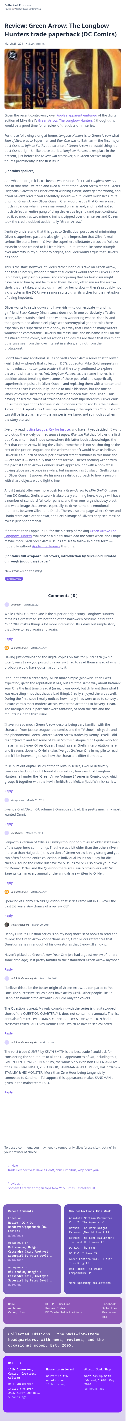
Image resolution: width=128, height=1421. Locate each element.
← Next (13, 1165)
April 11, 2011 (48, 1042)
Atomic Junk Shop (97, 1369)
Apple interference (46, 546)
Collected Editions (17, 5)
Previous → (16, 1183)
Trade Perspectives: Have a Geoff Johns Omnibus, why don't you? (53, 1170)
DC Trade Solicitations (63, 1312)
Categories (16, 1312)
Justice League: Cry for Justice (48, 429)
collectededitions (20, 924)
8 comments (36, 43)
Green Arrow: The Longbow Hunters (65, 120)
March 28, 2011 (32, 604)
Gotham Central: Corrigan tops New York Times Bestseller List (51, 1188)
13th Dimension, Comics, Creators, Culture (22, 1374)
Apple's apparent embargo (77, 115)
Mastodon (109, 1312)
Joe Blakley (17, 833)
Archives (15, 1308)
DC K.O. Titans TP (83, 1253)
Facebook (109, 1304)
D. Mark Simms (19, 647)
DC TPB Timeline (57, 1304)
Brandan (15, 604)
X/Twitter (109, 1308)
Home (11, 1304)
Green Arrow (14, 578)
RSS (104, 1317)
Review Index (55, 1308)
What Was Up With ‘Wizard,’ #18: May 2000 (99, 1380)
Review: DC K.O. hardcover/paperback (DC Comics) (27, 1227)
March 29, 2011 (34, 833)
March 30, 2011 (48, 978)
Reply (8, 639)
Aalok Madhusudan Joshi (24, 978)
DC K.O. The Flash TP (85, 1247)
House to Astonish (60, 1369)
